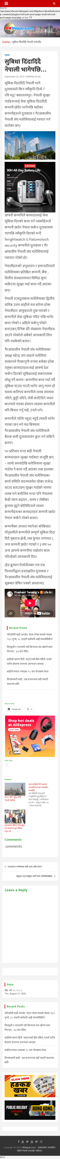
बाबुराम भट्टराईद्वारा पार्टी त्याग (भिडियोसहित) (34, 876)
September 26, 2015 (14, 76)
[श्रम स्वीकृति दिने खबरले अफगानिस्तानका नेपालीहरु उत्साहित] (40, 795)
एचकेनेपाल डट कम (33, 76)
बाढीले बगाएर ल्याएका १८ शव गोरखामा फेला (27, 671)
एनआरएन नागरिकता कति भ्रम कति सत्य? (25, 866)
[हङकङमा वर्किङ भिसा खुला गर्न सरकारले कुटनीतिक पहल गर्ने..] (15, 817)
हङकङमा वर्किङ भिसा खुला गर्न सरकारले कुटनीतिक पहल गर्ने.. (15, 828)
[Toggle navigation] (6, 3)
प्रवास (7, 55)
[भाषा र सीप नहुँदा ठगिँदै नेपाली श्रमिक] (15, 789)
